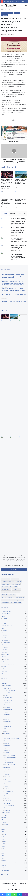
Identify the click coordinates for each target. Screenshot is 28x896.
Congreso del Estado (8, 581)
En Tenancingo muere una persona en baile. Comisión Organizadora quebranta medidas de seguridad (18, 221)
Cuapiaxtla (7, 714)
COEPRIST (4, 630)
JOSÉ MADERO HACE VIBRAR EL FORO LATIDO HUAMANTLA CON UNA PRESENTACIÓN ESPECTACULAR (6, 182)
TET (3, 855)
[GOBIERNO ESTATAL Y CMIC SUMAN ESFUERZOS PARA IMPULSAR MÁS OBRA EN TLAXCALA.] (14, 322)
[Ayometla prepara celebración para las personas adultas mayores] (14, 438)
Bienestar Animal (6, 611)
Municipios (16, 13)
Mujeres (4, 680)
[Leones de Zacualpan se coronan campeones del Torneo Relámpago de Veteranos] (21, 194)
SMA (3, 851)
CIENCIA (4, 623)
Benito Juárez (8, 705)
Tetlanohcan (7, 781)
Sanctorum (7, 760)
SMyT (3, 853)
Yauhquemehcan (7, 602)
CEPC (3, 621)
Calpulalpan (7, 707)
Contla (19, 581)
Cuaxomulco (7, 717)
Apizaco (6, 695)
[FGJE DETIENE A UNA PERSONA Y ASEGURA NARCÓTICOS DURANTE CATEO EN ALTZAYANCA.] (23, 378)
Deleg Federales (6, 642)
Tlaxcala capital (7, 600)
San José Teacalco (9, 755)
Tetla (5, 779)
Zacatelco (17, 602)
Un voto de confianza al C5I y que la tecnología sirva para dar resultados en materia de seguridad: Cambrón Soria (19, 231)
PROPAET (4, 827)
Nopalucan (15, 592)
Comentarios (21, 213)
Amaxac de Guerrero (10, 690)
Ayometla (15, 579)
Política (5, 594)
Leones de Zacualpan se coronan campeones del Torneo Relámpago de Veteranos (21, 202)
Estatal (5, 586)
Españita (6, 719)
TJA (3, 858)
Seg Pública (20, 597)
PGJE (4, 841)
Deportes (5, 584)
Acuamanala (7, 688)
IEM (3, 676)
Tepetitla (6, 774)
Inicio (3, 9)
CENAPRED (5, 618)
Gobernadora (6, 589)
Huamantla (16, 589)
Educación (4, 652)
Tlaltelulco (7, 788)
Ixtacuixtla (7, 729)
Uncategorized (18, 600)
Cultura (4, 637)
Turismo (4, 865)
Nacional (4, 817)
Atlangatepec (8, 697)
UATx (3, 867)
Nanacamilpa (7, 741)
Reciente (12, 213)
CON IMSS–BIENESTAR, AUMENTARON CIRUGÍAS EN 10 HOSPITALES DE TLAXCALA (19, 239)
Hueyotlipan (7, 726)
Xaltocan (6, 798)
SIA (3, 848)
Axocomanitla (8, 700)
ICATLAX (4, 671)
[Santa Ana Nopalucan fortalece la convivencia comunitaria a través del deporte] (5, 438)
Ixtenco (6, 731)
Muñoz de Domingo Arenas (11, 738)
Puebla (4, 829)
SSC (4, 844)
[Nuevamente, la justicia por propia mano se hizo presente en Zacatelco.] (5, 248)
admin (3, 34)
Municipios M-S (7, 733)
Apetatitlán (5, 579)
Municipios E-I (5, 815)
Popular (5, 213)
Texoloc (6, 786)
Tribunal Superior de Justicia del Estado (12, 863)
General (8, 9)
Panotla (6, 748)
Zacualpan (7, 810)
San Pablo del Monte (8, 597)
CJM (3, 628)
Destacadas (4, 13)
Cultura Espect (5, 640)
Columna (4, 633)
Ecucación (4, 649)
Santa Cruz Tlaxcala (9, 765)
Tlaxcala (4, 860)
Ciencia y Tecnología (7, 625)
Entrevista (5, 824)
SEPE (3, 846)
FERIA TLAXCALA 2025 (8, 664)
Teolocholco (7, 772)
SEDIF (3, 836)
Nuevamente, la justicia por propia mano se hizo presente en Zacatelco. (19, 247)
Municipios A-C (7, 685)
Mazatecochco (8, 736)
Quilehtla (6, 753)
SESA (4, 834)
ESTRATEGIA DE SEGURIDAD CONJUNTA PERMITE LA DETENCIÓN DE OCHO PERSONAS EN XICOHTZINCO (18, 255)
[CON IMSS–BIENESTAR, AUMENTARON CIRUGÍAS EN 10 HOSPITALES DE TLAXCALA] (5, 240)
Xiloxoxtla (7, 803)
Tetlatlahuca (7, 784)
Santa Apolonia (8, 762)
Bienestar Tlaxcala (6, 613)
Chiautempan (8, 709)
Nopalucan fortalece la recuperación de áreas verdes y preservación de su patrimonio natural (21, 182)
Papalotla (6, 750)
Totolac (6, 796)
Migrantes (4, 678)
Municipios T (6, 767)
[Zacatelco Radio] (10, 5)
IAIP (3, 668)
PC (3, 819)
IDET (3, 673)
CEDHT (4, 616)
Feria (3, 661)
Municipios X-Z (7, 812)
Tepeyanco (7, 776)
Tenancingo (4, 15)
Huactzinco (7, 721)
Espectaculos (5, 654)
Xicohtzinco (7, 800)
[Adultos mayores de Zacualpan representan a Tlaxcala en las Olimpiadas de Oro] (7, 194)
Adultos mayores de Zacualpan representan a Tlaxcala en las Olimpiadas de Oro (7, 202)
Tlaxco (6, 793)
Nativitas (6, 743)
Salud (12, 594)
